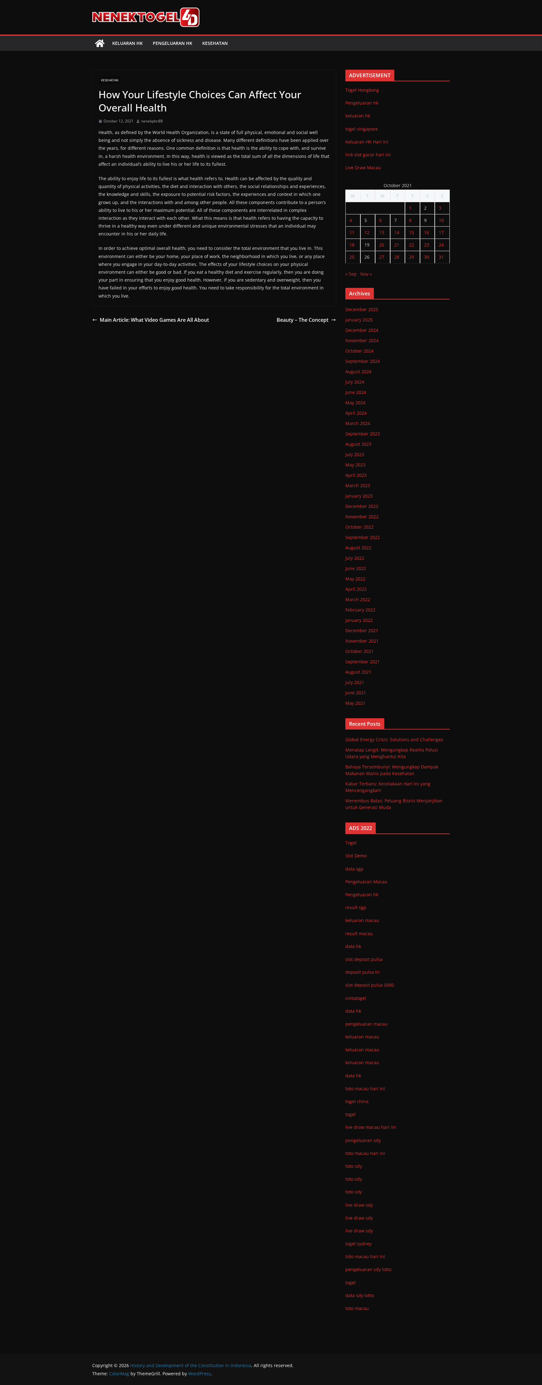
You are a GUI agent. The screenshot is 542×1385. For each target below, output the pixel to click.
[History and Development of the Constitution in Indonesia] (99, 43)
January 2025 (359, 320)
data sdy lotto (359, 1295)
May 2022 (355, 579)
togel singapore (361, 129)
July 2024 (354, 382)
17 (441, 232)
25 (351, 257)
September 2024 (362, 361)
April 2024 (356, 413)
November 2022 (362, 517)
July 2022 (354, 558)
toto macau (357, 1308)
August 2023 (358, 444)
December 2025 (361, 309)
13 (381, 232)
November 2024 (362, 340)
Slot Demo (356, 856)
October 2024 (359, 351)
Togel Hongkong (362, 90)
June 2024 (355, 392)
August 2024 (358, 372)
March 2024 (357, 423)
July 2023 (354, 454)
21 (396, 245)
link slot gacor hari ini (368, 155)
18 (351, 245)
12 (366, 232)
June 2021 (355, 693)
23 (426, 245)
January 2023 (359, 496)
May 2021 (355, 703)
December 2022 (361, 506)
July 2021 (354, 682)
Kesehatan (215, 43)
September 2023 (362, 434)
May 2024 (355, 403)
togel (350, 1282)
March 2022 (357, 599)
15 (411, 232)
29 (411, 257)
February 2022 (360, 610)
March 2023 (357, 485)
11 (351, 232)
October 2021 (359, 651)
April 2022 (356, 589)
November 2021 (362, 641)
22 (411, 245)
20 (381, 245)
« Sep (351, 274)
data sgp (354, 869)
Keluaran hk (127, 43)
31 (441, 257)
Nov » (366, 274)
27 (381, 257)
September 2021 (362, 662)
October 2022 (359, 527)
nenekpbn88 (152, 121)
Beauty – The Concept (302, 319)
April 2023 (356, 475)
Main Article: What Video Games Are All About (154, 319)
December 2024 (361, 330)
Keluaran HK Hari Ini (366, 142)
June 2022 (355, 568)
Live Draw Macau (363, 167)
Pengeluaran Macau (366, 882)
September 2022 (362, 537)
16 (426, 232)
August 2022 (358, 548)
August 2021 (358, 672)
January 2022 (359, 620)
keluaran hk (357, 116)
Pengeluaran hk (172, 43)
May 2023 (355, 465)
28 (396, 257)
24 (441, 245)
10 (441, 220)
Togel (351, 843)
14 (396, 232)
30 (426, 257)
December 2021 (361, 630)
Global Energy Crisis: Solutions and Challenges (394, 739)
